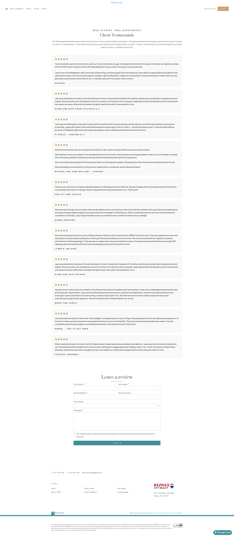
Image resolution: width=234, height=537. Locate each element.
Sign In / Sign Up (210, 9)
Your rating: (79, 401)
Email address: (80, 393)
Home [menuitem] (12, 9)
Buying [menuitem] (28, 9)
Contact (223, 9)
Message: (78, 410)
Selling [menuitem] (36, 9)
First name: (79, 384)
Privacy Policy (157, 513)
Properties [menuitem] (19, 9)
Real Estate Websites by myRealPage (172, 513)
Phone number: (125, 393)
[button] (210, 9)
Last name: (123, 384)
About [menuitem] (44, 9)
